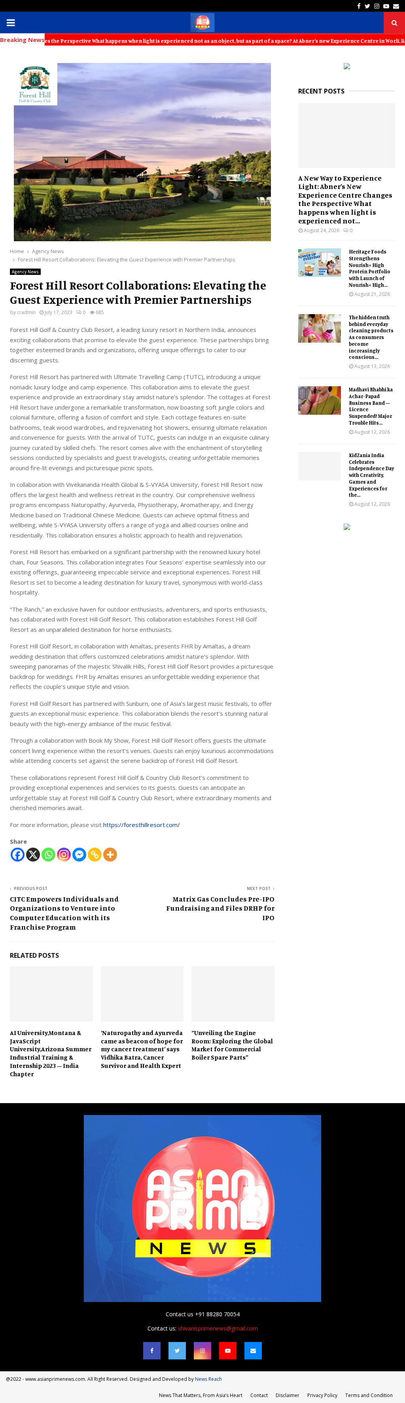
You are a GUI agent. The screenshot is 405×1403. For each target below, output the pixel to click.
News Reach (208, 1379)
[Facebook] (18, 855)
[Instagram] (64, 855)
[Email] (253, 1350)
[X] (33, 855)
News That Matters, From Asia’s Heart (200, 1395)
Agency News (25, 271)
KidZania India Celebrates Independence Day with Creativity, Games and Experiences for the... (371, 475)
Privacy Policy (322, 1395)
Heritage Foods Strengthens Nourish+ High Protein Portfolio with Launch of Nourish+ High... (369, 268)
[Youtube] (228, 1350)
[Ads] (347, 67)
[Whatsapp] (48, 855)
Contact (259, 1395)
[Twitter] (177, 1350)
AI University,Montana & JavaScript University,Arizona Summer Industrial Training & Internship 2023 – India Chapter (50, 1053)
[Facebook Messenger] (79, 855)
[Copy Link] (95, 855)
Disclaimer (287, 1395)
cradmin (26, 312)
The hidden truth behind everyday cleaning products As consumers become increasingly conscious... (371, 337)
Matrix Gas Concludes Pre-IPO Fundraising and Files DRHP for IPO (220, 908)
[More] (110, 855)
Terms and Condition (369, 1395)
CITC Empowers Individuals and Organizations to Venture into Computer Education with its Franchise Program (64, 913)
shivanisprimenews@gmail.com (218, 1328)
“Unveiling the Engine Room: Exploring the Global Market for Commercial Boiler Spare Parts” (232, 1045)
